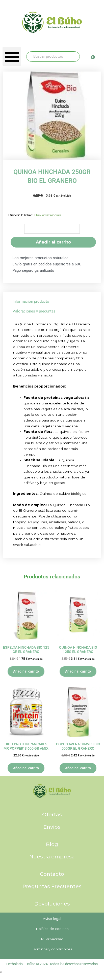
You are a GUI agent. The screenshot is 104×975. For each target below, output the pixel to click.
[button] (12, 56)
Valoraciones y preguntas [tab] (34, 311)
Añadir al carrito (53, 242)
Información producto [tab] (31, 301)
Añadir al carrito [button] (26, 671)
